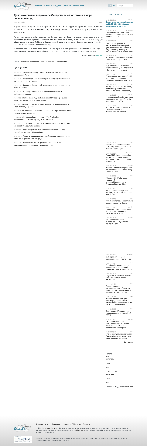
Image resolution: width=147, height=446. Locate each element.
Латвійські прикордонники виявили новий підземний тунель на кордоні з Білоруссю (119, 267)
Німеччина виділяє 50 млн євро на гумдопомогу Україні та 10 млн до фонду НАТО (119, 99)
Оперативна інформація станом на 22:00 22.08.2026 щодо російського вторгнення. (119, 24)
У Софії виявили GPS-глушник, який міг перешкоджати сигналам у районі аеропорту (119, 89)
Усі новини (128, 342)
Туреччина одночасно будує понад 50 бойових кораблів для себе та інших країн (119, 34)
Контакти (86, 424)
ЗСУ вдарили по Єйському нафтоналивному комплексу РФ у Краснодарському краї (119, 68)
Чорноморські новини (49, 428)
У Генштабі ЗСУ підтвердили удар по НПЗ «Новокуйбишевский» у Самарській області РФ (118, 181)
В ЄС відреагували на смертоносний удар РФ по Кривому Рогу (117, 222)
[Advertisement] (89, 100)
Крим (100, 22)
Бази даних (56, 6)
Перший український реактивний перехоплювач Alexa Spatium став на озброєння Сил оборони (117, 324)
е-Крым (99, 55)
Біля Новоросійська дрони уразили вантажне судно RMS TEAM (118, 313)
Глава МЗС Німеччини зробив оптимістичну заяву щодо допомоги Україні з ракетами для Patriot (118, 158)
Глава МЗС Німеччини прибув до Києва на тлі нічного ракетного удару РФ (118, 211)
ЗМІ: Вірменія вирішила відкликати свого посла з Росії (119, 258)
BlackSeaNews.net (80, 430)
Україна (130, 20)
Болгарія (130, 84)
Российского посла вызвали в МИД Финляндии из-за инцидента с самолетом (119, 109)
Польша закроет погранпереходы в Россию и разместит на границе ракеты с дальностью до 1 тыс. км (119, 289)
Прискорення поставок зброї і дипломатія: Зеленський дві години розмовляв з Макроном (119, 78)
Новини (39, 6)
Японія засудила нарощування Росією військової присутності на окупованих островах (119, 336)
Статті (47, 6)
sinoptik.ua (128, 387)
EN (114, 5)
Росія (131, 40)
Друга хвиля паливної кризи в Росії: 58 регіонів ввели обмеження (118, 277)
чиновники (34, 62)
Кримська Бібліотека (74, 6)
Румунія (130, 188)
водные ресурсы (48, 62)
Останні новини (114, 15)
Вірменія (130, 254)
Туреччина (129, 30)
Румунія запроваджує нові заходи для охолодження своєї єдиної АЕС (119, 192)
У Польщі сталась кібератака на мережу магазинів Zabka (119, 202)
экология (25, 62)
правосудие (62, 62)
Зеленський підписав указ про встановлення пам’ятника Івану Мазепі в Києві (119, 169)
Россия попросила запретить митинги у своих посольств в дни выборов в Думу (118, 146)
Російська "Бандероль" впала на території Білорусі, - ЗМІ (119, 58)
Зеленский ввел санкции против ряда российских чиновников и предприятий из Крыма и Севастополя (119, 301)
